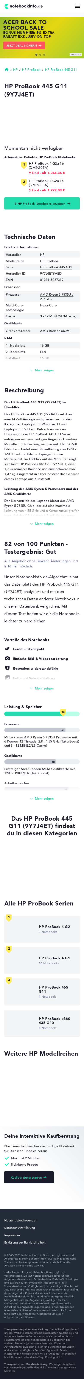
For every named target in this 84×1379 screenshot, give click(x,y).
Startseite (6, 69)
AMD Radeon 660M (55, 331)
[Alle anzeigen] (42, 688)
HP (15, 70)
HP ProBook (31, 70)
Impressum (12, 1235)
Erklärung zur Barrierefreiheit (24, 1242)
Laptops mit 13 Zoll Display (25, 885)
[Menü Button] (77, 6)
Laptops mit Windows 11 (41, 424)
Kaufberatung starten (26, 1177)
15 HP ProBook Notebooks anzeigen (39, 204)
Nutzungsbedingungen (20, 1220)
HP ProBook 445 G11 (61, 70)
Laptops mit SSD (17, 429)
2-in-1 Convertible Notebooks (27, 876)
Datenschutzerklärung (19, 1228)
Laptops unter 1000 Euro (23, 868)
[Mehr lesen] (42, 370)
